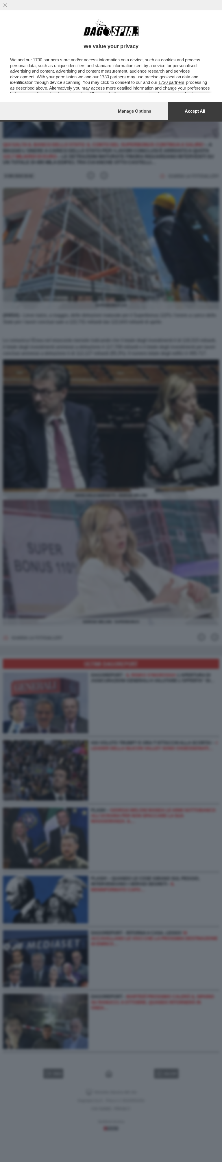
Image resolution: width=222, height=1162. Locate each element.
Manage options (134, 111)
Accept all (195, 111)
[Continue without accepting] (5, 5)
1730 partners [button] (46, 59)
